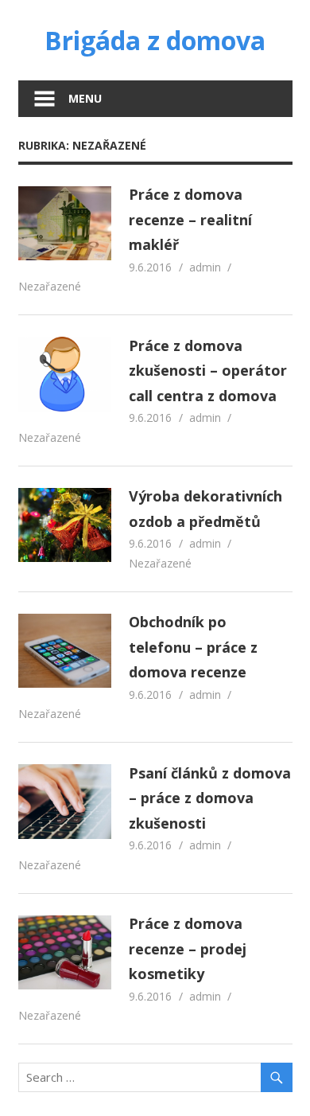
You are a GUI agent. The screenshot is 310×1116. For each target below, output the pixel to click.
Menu (85, 98)
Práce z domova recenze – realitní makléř (190, 219)
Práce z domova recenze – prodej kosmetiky (187, 948)
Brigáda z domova (155, 40)
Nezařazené (49, 286)
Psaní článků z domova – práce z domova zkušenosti (210, 798)
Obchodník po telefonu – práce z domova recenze (193, 646)
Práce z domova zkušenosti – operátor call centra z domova (208, 370)
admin (205, 267)
